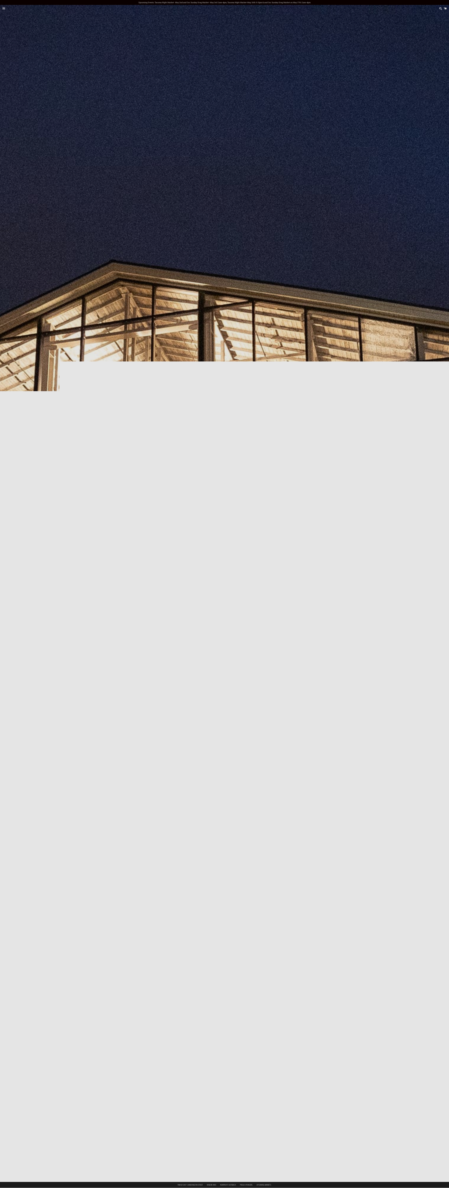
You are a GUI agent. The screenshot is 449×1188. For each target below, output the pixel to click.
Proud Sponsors (246, 1185)
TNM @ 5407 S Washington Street (190, 1185)
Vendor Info (211, 1185)
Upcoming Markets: (264, 1185)
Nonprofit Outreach (228, 1185)
